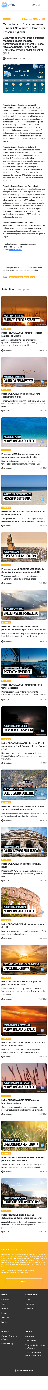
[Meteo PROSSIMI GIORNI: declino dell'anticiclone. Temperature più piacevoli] (24, 1193)
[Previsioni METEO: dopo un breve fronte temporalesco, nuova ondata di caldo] (24, 432)
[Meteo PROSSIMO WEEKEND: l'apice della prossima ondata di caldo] (24, 960)
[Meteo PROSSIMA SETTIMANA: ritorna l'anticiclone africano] (24, 1078)
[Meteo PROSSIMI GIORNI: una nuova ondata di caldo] (24, 902)
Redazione (29, 1308)
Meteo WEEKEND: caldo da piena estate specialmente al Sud (20, 395)
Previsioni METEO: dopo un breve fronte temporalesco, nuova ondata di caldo (21, 455)
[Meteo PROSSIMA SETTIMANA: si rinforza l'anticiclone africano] (24, 311)
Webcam (5, 1308)
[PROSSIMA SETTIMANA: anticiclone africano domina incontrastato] (24, 490)
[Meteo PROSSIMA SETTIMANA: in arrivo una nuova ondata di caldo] (24, 1021)
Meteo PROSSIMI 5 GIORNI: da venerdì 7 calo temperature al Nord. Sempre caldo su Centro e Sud (23, 746)
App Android (30, 1340)
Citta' (3, 1304)
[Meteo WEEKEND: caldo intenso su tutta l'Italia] (24, 842)
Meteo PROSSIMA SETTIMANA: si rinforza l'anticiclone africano (21, 334)
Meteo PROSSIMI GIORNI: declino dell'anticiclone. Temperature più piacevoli (21, 1216)
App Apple (29, 1336)
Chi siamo (24, 1281)
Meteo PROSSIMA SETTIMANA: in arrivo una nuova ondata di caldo (23, 1044)
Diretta (4, 1322)
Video (27, 1299)
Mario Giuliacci (15, 250)
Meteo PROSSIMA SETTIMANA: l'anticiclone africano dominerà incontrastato (22, 808)
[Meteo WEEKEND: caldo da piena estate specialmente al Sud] (24, 372)
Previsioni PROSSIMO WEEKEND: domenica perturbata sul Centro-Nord (23, 1159)
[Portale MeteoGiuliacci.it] (8, 5)
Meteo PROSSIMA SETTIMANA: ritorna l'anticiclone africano (20, 1101)
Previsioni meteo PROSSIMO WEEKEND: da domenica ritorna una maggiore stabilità (22, 570)
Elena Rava (8, 350)
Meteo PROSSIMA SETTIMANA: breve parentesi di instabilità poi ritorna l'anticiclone (23, 628)
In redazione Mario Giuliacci (16, 58)
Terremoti (5, 1317)
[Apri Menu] (45, 5)
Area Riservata (25, 1370)
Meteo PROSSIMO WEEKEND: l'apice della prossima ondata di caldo (22, 983)
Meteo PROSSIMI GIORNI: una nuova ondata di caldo (22, 925)
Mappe (4, 1313)
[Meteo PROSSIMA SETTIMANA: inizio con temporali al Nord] (24, 663)
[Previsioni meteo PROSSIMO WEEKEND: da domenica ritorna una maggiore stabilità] (24, 547)
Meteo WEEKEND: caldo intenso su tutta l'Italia (21, 865)
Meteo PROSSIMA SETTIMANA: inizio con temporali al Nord (21, 686)
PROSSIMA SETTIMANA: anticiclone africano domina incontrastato (23, 513)
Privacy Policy (7, 1343)
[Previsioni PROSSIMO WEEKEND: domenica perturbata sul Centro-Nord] (24, 1135)
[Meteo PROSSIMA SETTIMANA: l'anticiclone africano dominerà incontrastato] (24, 784)
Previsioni (5, 1299)
